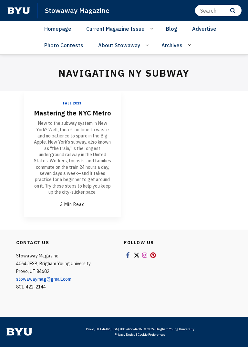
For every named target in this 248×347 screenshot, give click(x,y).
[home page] (18, 10)
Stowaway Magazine (77, 10)
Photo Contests (63, 45)
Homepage (57, 29)
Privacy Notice (125, 334)
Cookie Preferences (152, 334)
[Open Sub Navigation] (152, 28)
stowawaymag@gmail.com (43, 279)
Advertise (204, 29)
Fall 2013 (72, 103)
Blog (171, 29)
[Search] (232, 10)
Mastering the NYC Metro (72, 113)
